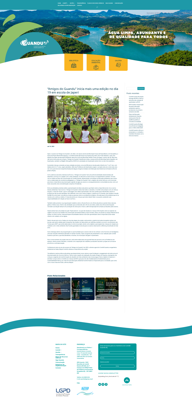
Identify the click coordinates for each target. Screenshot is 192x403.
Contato (79, 5)
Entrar (117, 366)
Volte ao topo (127, 385)
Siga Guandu (109, 3)
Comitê (65, 3)
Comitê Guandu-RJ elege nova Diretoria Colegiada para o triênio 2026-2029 (136, 126)
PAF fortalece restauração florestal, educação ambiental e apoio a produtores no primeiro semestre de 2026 (136, 108)
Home (59, 3)
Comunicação (119, 3)
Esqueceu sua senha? (104, 362)
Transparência (81, 3)
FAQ (78, 383)
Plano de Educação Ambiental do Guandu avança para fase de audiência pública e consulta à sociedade (135, 118)
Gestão (72, 3)
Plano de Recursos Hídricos (95, 3)
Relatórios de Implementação (66, 5)
